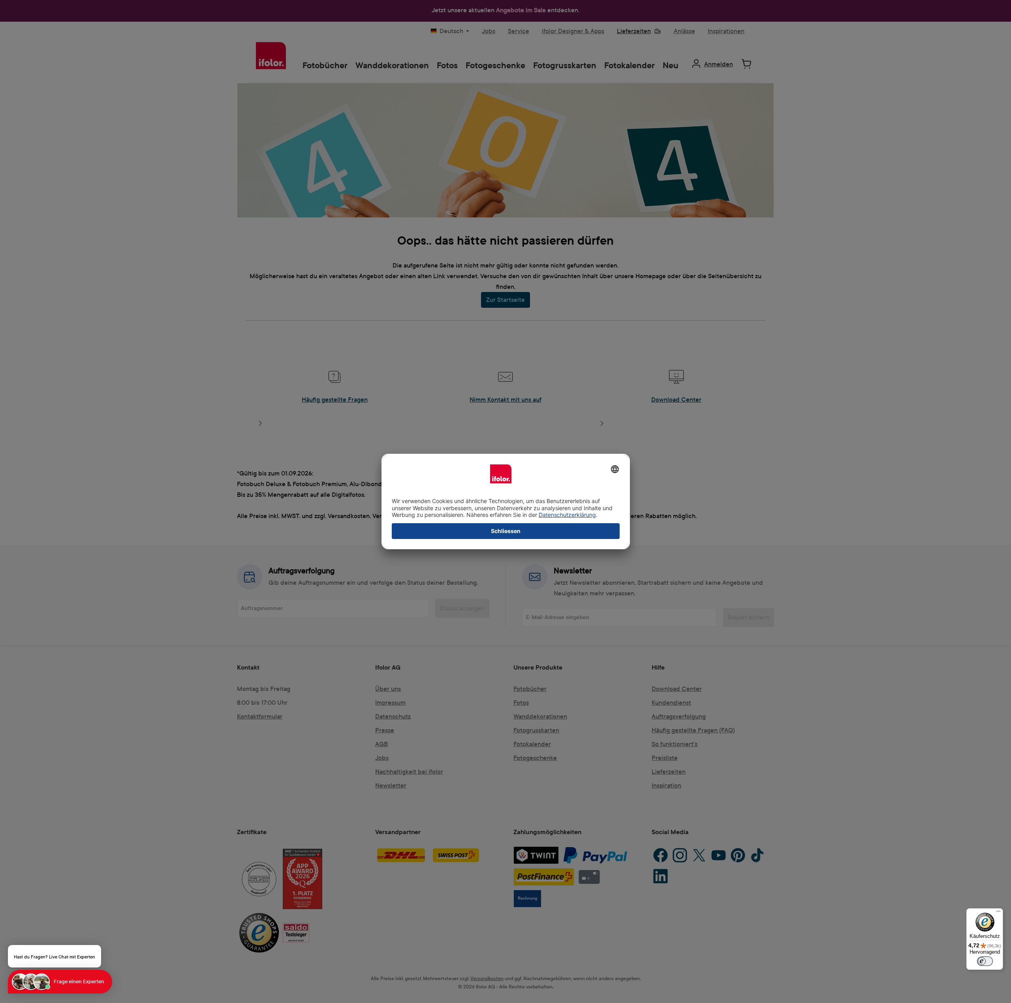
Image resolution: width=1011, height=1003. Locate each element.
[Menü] (998, 913)
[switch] (985, 961)
